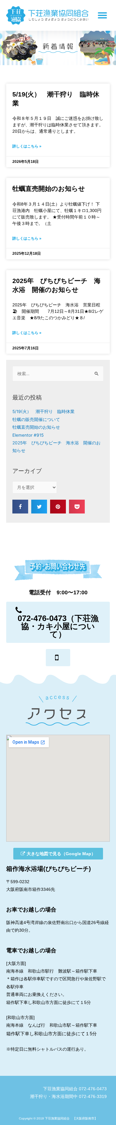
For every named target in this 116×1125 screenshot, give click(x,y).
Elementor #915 (28, 435)
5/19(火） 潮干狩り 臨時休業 (43, 411)
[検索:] (58, 373)
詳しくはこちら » (26, 146)
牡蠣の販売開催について (36, 419)
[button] (58, 622)
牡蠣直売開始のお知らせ (48, 188)
